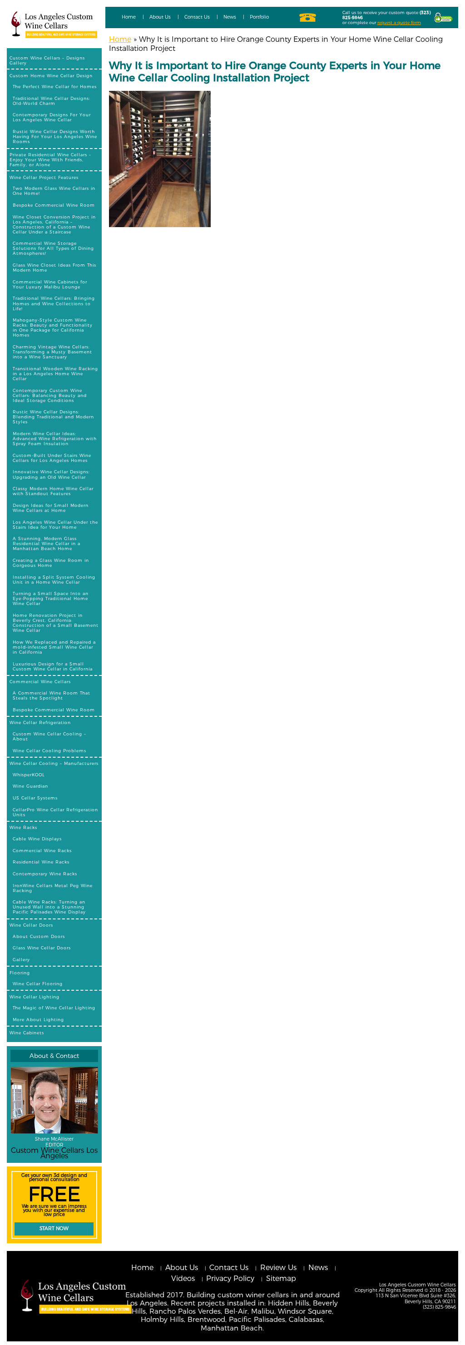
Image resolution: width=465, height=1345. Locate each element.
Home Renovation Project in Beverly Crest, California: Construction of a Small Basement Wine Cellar (56, 623)
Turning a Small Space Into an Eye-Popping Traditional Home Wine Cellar (51, 598)
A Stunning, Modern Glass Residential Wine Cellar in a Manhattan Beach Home (46, 543)
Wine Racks (23, 827)
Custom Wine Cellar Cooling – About (49, 736)
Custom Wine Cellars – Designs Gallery (47, 60)
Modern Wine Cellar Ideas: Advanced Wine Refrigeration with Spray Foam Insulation (55, 438)
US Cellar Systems (35, 797)
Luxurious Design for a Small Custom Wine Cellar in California (53, 666)
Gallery (21, 959)
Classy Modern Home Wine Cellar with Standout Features (53, 491)
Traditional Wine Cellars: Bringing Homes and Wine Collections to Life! (54, 303)
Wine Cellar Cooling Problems (49, 750)
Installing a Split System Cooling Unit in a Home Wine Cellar (54, 580)
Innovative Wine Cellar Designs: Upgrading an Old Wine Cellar (51, 474)
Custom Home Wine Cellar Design (51, 75)
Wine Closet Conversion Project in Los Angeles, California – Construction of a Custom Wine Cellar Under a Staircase (54, 224)
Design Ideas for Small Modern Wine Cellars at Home (51, 508)
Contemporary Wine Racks (45, 873)
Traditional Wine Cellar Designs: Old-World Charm (51, 101)
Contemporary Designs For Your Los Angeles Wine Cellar (52, 117)
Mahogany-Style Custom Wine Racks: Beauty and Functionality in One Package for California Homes (53, 327)
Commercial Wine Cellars (40, 681)
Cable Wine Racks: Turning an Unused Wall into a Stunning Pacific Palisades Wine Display (49, 906)
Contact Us (197, 17)
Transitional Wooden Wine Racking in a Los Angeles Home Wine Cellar (55, 373)
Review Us (278, 1267)
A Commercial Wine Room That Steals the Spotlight (51, 695)
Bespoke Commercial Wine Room (54, 205)
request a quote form (399, 22)
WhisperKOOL (29, 774)
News (229, 17)
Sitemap (281, 1278)
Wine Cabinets (27, 1032)
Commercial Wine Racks (42, 850)
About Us (160, 17)
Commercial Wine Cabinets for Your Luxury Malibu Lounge (50, 284)
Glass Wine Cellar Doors (42, 947)
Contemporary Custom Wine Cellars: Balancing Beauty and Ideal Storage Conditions (50, 395)
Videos (183, 1278)
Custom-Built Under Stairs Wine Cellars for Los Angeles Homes (52, 458)
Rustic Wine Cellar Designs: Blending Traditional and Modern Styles (53, 416)
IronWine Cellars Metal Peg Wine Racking (53, 888)
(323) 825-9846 (439, 1307)
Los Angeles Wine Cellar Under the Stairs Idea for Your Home (55, 525)
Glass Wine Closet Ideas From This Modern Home (54, 268)
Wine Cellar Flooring (38, 983)
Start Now (54, 1228)
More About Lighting (38, 1019)
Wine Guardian (30, 786)
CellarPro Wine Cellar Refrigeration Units (55, 812)
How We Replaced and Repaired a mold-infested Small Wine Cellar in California (54, 647)
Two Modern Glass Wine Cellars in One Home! (54, 191)
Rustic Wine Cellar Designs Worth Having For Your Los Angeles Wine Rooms (55, 136)
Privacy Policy (230, 1278)
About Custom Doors (39, 936)
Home (129, 17)
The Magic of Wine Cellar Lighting (54, 1007)
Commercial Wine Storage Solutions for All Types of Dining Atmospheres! (53, 248)
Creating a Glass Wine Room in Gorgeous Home (51, 563)
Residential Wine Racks (41, 861)
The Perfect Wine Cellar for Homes (55, 86)
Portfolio (259, 17)
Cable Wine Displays (37, 838)
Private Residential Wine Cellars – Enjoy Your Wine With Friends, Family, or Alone (50, 159)
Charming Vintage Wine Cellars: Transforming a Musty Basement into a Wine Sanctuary (52, 351)
